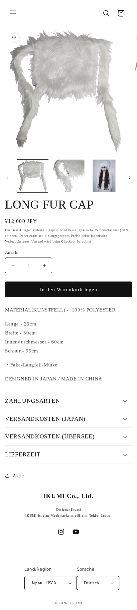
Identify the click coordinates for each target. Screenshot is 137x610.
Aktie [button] (18, 475)
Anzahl (12, 252)
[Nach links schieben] (7, 177)
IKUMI (76, 603)
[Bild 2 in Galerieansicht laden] (68, 176)
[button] (13, 13)
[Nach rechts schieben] (129, 177)
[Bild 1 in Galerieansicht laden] (32, 176)
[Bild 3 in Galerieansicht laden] (104, 176)
